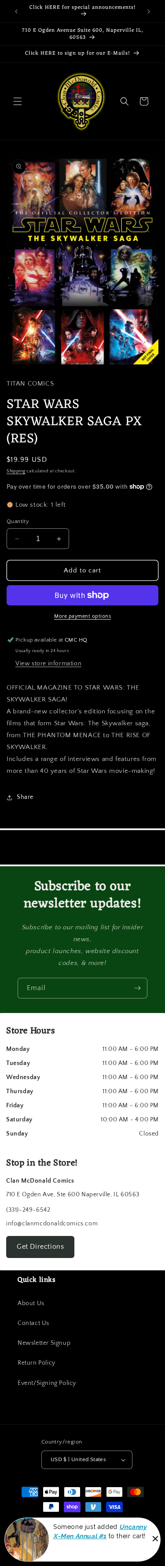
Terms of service (97, 1533)
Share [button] (25, 797)
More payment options (82, 616)
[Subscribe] (137, 988)
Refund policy (141, 1533)
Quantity (18, 521)
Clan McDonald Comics (78, 1522)
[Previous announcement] (16, 11)
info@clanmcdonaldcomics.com (52, 1223)
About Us (31, 1303)
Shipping (16, 471)
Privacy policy (60, 1547)
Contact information (107, 1547)
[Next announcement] (148, 11)
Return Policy (36, 1362)
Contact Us (33, 1323)
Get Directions (40, 1247)
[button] (17, 101)
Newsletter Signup (44, 1343)
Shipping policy (51, 1533)
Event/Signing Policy (47, 1383)
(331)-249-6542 (28, 1209)
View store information (48, 663)
